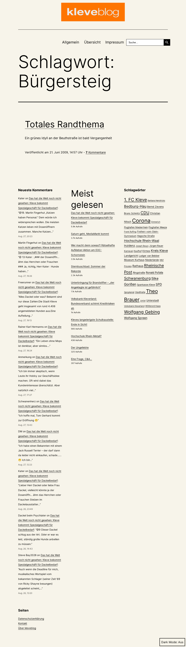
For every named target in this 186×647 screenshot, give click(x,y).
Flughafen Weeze (158, 227)
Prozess (128, 266)
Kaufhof (138, 251)
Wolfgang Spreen (135, 318)
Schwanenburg (137, 278)
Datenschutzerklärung (31, 618)
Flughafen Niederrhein (136, 227)
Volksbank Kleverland (134, 306)
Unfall (143, 300)
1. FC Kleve (135, 199)
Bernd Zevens (155, 206)
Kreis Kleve (159, 251)
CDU (145, 212)
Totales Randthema (64, 124)
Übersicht (92, 42)
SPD (159, 284)
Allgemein (70, 42)
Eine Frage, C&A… (81, 359)
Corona (141, 220)
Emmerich (155, 222)
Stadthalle (140, 292)
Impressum (114, 42)
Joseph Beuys (142, 246)
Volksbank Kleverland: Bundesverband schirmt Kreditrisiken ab (93, 303)
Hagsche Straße (146, 236)
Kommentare (96, 152)
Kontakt (22, 623)
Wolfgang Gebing (142, 312)
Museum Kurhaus (134, 259)
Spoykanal (129, 292)
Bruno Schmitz (132, 213)
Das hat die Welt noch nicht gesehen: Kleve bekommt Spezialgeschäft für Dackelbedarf (39, 203)
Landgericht (131, 255)
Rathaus (137, 266)
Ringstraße (139, 272)
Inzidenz (129, 245)
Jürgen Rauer (156, 245)
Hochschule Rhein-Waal (141, 241)
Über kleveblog (27, 628)
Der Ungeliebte (80, 347)
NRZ (162, 260)
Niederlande (152, 259)
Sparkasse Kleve (146, 284)
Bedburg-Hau (135, 206)
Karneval (128, 251)
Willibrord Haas (153, 306)
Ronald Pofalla (154, 272)
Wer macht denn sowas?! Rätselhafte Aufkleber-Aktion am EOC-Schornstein (93, 250)
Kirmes (146, 250)
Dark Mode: (169, 642)
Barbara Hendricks (156, 200)
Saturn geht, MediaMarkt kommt (90, 233)
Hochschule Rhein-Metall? (86, 336)
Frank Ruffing (130, 232)
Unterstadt (152, 300)
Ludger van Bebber (149, 255)
